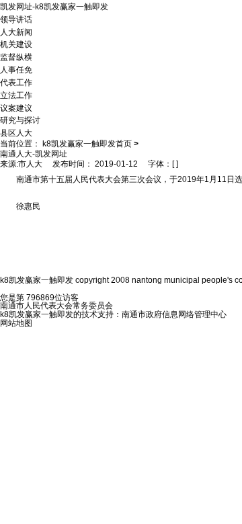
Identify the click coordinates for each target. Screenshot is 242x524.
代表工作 (16, 82)
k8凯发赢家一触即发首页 (87, 143)
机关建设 (16, 44)
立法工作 (16, 95)
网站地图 (16, 323)
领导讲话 (16, 19)
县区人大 (16, 133)
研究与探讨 (20, 120)
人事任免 (16, 70)
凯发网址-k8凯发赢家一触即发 (54, 6)
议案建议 (16, 107)
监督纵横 (16, 57)
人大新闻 (16, 31)
